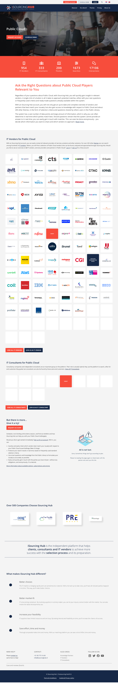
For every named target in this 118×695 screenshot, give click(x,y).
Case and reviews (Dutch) (15, 657)
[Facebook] (98, 648)
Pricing (99, 8)
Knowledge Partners (66, 648)
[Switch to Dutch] (106, 2)
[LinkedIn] (90, 648)
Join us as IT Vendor (33, 344)
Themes (92, 8)
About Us (107, 8)
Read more (80, 122)
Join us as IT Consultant (39, 400)
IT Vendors (63, 650)
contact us (14, 648)
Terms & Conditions (50, 670)
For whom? (83, 8)
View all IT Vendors (14, 344)
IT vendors (22, 145)
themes (96, 143)
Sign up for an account (41, 432)
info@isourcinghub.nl (41, 650)
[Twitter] (94, 648)
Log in (68, 148)
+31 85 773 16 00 (40, 648)
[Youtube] (102, 648)
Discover (74, 8)
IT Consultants (64, 652)
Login (95, 2)
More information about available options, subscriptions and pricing (28, 458)
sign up (74, 148)
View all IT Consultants (72, 363)
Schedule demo (84, 2)
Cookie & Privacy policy (66, 670)
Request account (70, 2)
